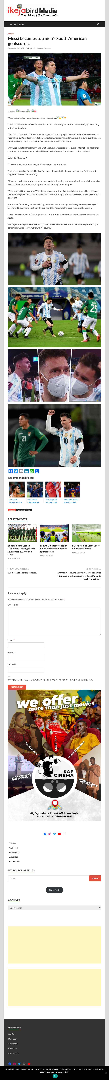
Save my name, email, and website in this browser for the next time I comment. (50, 680)
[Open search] (98, 24)
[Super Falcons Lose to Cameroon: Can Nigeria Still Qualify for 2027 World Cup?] (22, 534)
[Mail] (64, 834)
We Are (12, 843)
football (21, 510)
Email (11, 652)
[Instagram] (49, 834)
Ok (55, 1076)
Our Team (13, 847)
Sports (11, 34)
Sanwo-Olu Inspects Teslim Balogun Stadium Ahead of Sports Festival (53, 548)
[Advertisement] (54, 944)
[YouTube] (59, 834)
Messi (28, 510)
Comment (13, 605)
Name (11, 640)
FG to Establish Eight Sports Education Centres (86, 547)
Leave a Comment (44, 48)
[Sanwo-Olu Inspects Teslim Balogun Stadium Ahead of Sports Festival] (54, 534)
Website (12, 665)
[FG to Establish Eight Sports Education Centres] (86, 534)
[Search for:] (54, 878)
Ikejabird (31, 48)
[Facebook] (45, 834)
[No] (105, 1073)
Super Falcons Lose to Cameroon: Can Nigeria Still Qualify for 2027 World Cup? (22, 550)
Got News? (14, 852)
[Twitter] (54, 834)
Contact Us (14, 861)
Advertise (13, 856)
